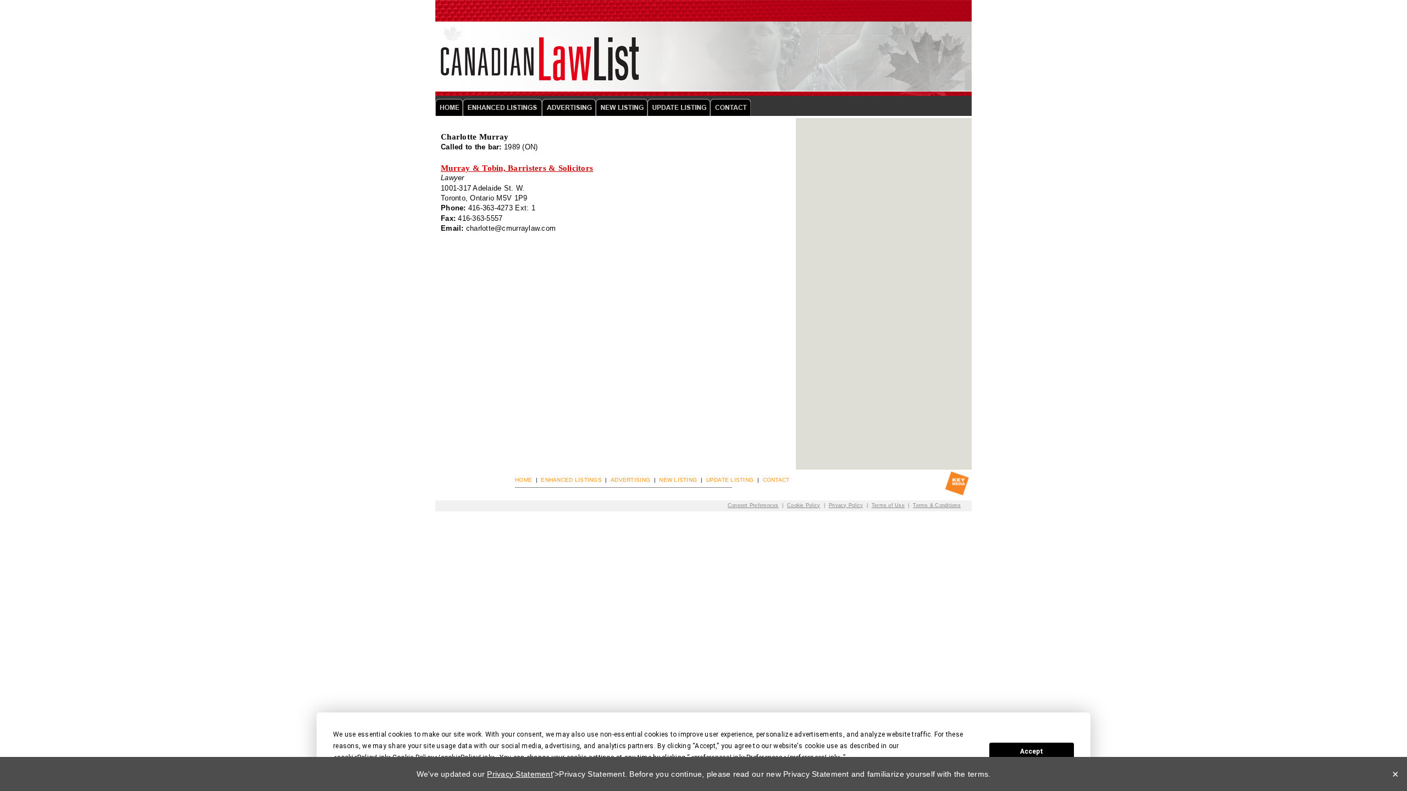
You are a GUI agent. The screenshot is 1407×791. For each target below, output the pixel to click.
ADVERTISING (630, 480)
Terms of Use (888, 505)
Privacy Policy (846, 505)
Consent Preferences (753, 505)
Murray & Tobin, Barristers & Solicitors (517, 168)
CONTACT (776, 480)
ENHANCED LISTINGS (571, 480)
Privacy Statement (519, 774)
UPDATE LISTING (730, 480)
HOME (523, 480)
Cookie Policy (803, 505)
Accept (1031, 751)
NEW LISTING (678, 480)
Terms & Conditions (937, 505)
